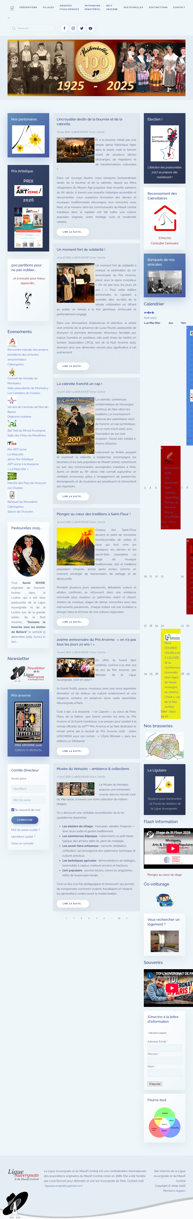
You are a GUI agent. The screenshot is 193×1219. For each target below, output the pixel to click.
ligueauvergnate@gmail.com (64, 1186)
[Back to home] (9, 17)
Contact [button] (179, 7)
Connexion (24, 820)
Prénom (154, 1054)
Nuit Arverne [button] (112, 8)
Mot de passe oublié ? (25, 830)
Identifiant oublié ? (23, 836)
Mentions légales (174, 1190)
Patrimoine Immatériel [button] (93, 8)
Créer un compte (22, 843)
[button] (12, 7)
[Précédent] (66, 918)
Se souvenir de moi (27, 810)
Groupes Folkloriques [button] (69, 8)
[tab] (68, 91)
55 (119, 918)
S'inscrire (165, 238)
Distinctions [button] (158, 7)
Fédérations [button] (28, 7)
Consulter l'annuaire (164, 243)
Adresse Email (158, 1041)
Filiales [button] (48, 7)
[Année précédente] (145, 313)
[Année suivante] (150, 313)
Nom (152, 1066)
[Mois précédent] (148, 313)
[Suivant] (126, 918)
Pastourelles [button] (133, 7)
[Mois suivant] (153, 313)
